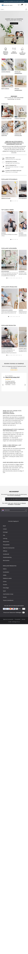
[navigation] (14, 510)
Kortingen (5, 532)
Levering (5, 538)
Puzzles (5, 597)
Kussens (5, 584)
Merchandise (6, 560)
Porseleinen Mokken (7, 310)
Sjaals (4, 591)
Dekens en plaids (5, 198)
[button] (10, 239)
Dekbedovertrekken (6, 348)
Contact (5, 529)
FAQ (4, 535)
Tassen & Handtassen (8, 600)
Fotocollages (6, 587)
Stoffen (4, 575)
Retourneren (6, 541)
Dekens (5, 569)
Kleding (3, 233)
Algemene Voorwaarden (9, 548)
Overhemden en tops (8, 594)
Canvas (4, 581)
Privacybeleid (6, 544)
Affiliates (5, 551)
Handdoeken (6, 572)
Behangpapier (5, 271)
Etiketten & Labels (7, 578)
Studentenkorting (7, 557)
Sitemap (23, 619)
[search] (26, 9)
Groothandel (6, 554)
